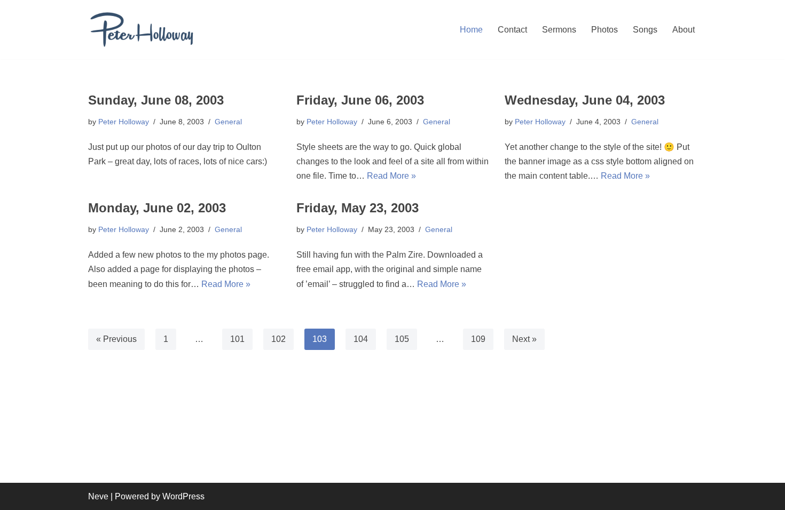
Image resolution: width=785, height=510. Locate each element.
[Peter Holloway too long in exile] (141, 30)
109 (478, 339)
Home (471, 29)
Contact (512, 29)
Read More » (391, 175)
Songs (645, 29)
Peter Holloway (123, 121)
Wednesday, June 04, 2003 (585, 100)
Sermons (559, 29)
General (228, 121)
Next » (524, 339)
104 (361, 339)
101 (237, 339)
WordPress (183, 496)
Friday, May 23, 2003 (357, 208)
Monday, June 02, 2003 (157, 208)
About (683, 29)
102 (278, 339)
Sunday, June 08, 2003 (156, 100)
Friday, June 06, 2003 (360, 100)
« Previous (116, 339)
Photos (604, 29)
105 (402, 339)
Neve (98, 496)
